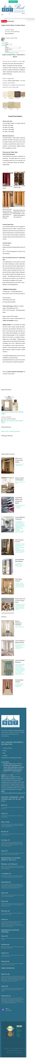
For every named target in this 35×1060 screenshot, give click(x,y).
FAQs (4, 753)
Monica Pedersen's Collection (18, 622)
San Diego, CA (5, 840)
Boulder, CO (4, 831)
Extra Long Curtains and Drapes (19, 460)
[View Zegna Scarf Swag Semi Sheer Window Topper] (13, 421)
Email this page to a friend (12, 52)
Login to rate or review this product (10, 431)
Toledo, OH (4, 936)
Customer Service (7, 748)
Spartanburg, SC (6, 995)
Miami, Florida (5, 822)
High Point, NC (5, 974)
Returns (5, 750)
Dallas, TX (4, 805)
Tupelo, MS (4, 986)
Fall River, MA (5, 944)
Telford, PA (4, 919)
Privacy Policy (18, 1052)
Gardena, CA (5, 953)
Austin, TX (4, 813)
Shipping (5, 755)
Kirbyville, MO (5, 961)
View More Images (3, 43)
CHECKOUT (14, 1)
